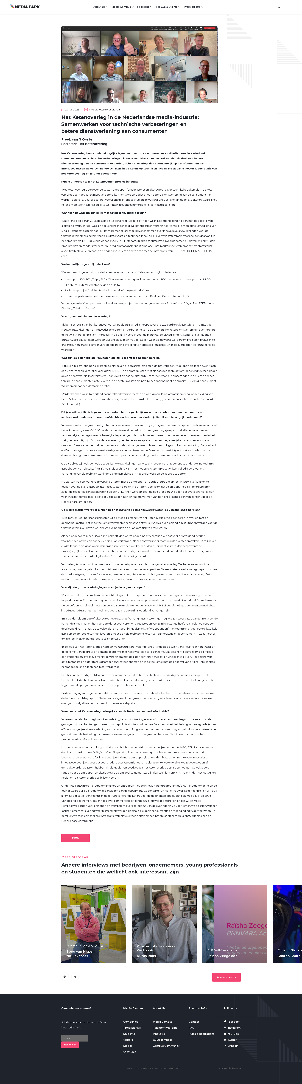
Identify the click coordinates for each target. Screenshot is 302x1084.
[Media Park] (25, 6)
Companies (130, 1021)
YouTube (233, 1033)
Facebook (233, 1021)
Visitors (128, 1039)
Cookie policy (133, 1068)
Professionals (132, 1027)
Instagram (234, 1027)
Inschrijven (70, 1044)
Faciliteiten (144, 6)
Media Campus (121, 6)
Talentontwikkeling (165, 1027)
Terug (75, 837)
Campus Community (166, 1045)
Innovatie (159, 1033)
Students (129, 1033)
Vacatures (129, 1051)
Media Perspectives (144, 324)
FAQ (191, 1027)
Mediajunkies (234, 1068)
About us (99, 6)
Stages (127, 1045)
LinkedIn (232, 1045)
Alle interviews (226, 977)
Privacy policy (146, 1068)
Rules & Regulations (201, 1033)
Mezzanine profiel (98, 386)
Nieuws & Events (167, 6)
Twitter (232, 1039)
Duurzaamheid (162, 1039)
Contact (194, 1021)
